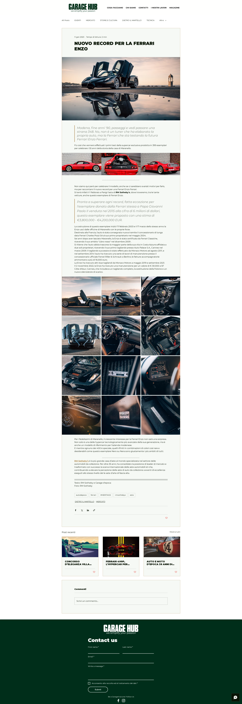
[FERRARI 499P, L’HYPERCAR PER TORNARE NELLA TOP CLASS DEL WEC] (121, 547)
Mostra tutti (175, 532)
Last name (128, 647)
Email (91, 657)
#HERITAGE (105, 495)
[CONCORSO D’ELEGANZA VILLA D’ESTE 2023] (80, 547)
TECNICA (150, 20)
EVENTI (77, 20)
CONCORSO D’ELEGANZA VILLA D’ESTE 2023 (77, 563)
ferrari (93, 495)
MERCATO (90, 20)
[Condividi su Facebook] (75, 510)
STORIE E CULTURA (108, 20)
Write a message (96, 666)
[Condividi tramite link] (94, 510)
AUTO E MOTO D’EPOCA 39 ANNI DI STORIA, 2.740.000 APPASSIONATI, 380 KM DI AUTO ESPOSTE (162, 563)
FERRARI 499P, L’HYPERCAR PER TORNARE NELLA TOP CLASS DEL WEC (119, 563)
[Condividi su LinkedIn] (88, 510)
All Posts (65, 20)
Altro (161, 20)
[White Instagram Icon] (123, 700)
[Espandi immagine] (81, 164)
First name (93, 647)
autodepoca (81, 495)
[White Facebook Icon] (118, 700)
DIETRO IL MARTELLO (132, 20)
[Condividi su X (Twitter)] (82, 510)
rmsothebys (120, 495)
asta (132, 495)
